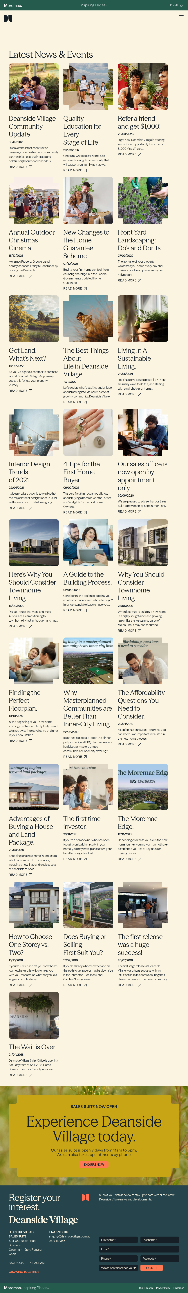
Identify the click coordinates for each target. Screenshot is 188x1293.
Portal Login (177, 5)
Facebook (16, 1263)
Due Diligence (146, 1287)
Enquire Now (94, 1164)
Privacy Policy (163, 1287)
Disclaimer (178, 1287)
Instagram (36, 1263)
